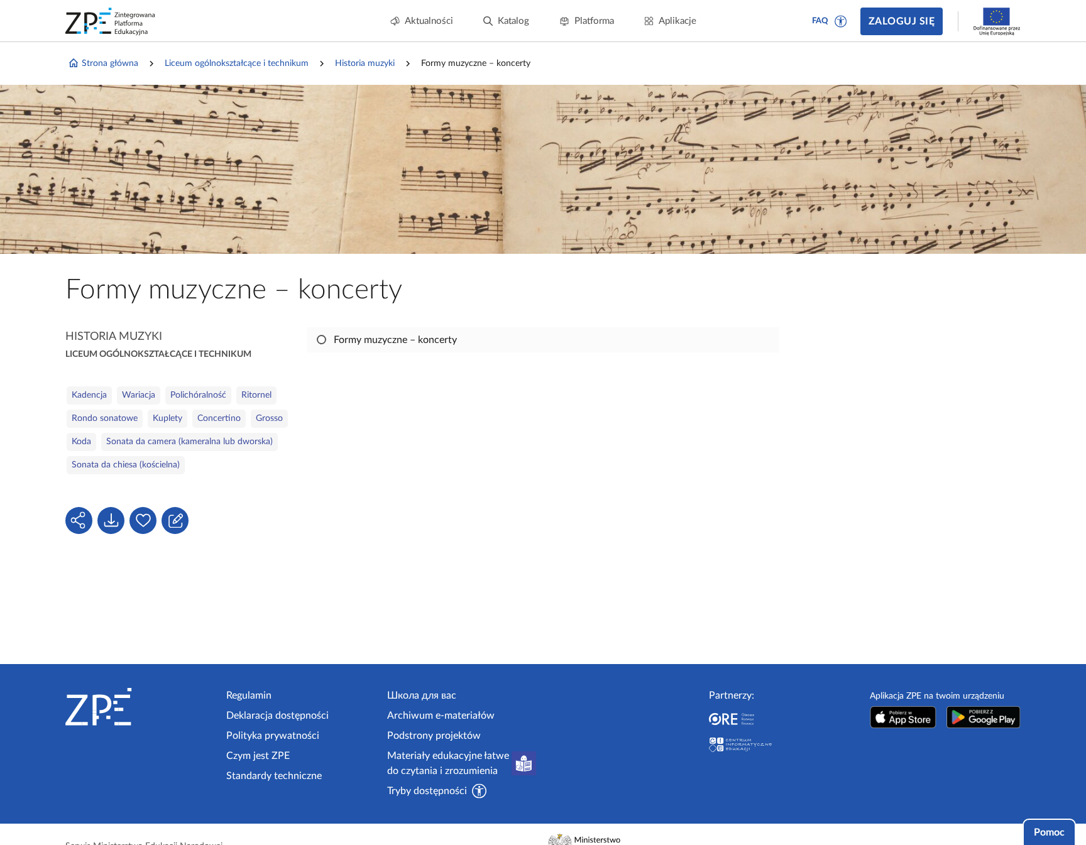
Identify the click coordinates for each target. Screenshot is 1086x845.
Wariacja (138, 395)
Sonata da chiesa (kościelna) (126, 465)
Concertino (219, 418)
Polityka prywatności (272, 736)
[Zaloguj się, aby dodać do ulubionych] (142, 520)
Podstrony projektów (434, 736)
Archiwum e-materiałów (441, 716)
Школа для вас (421, 695)
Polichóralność (198, 395)
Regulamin (249, 695)
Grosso (269, 418)
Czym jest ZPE (258, 756)
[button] (840, 21)
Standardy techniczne (274, 776)
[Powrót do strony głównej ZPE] (110, 21)
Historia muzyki (365, 63)
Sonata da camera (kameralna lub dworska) (189, 441)
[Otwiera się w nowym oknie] (903, 717)
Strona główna (110, 63)
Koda (81, 441)
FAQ (820, 21)
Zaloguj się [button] (902, 21)
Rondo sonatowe (105, 418)
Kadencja (89, 395)
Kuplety (167, 418)
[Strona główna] (140, 707)
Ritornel (256, 395)
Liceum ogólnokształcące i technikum (237, 63)
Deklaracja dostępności (277, 716)
